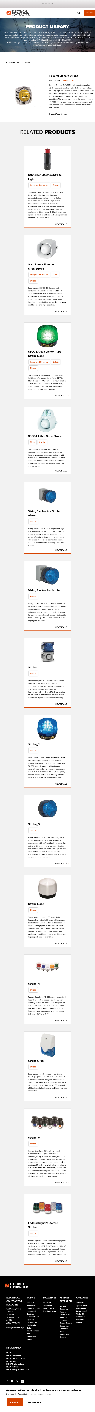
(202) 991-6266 (13, 1323)
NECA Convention (13, 1355)
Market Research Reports (64, 1309)
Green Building (33, 1308)
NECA (8, 1353)
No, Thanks (34, 1402)
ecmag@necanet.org (15, 1327)
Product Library (23, 62)
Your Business (33, 1331)
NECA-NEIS (11, 1361)
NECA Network (12, 1367)
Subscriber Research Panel (64, 1329)
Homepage (10, 62)
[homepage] (18, 13)
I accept (15, 1402)
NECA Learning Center (15, 1358)
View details (61, 224)
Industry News (33, 1317)
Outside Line (32, 1322)
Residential (31, 1325)
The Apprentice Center (31, 1336)
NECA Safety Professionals (17, 1370)
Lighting (30, 1319)
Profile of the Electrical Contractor (65, 1318)
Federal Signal (68, 80)
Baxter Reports (66, 1323)
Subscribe (89, 13)
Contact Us (80, 1317)
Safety (29, 1328)
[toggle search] (79, 13)
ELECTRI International (15, 1364)
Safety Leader (49, 1308)
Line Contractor (49, 1311)
